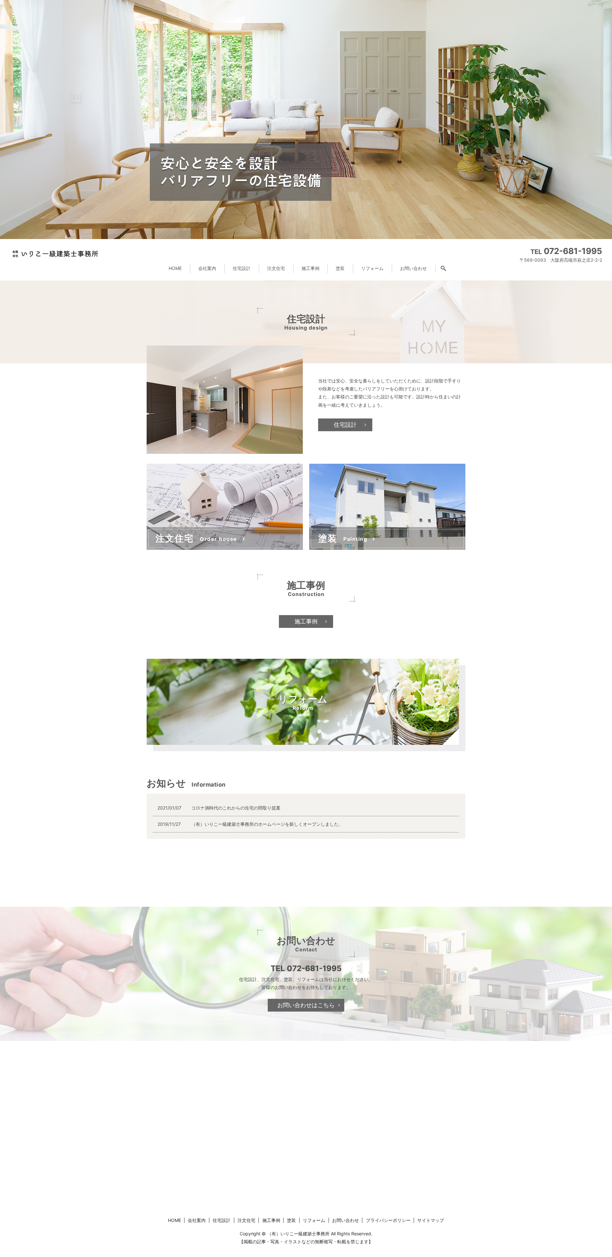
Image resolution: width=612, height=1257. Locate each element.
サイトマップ (430, 1220)
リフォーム (372, 268)
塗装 (340, 268)
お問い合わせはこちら (306, 1005)
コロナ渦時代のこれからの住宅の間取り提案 (235, 807)
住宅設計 (242, 268)
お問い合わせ (413, 268)
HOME (175, 268)
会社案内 (207, 268)
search (447, 269)
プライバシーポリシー (388, 1220)
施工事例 (310, 268)
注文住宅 (276, 268)
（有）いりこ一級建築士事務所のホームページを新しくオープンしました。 (267, 824)
